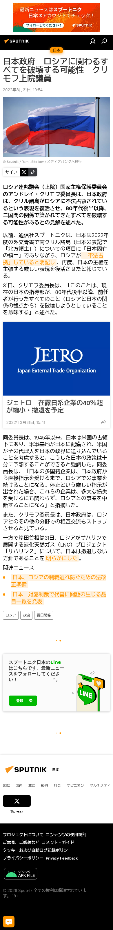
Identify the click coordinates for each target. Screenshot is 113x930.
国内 (19, 785)
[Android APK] (20, 874)
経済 (44, 785)
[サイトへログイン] (93, 41)
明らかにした (61, 558)
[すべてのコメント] (8, 921)
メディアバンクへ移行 (64, 161)
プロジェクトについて (23, 834)
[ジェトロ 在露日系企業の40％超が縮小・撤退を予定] (56, 359)
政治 (26, 615)
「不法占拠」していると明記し (53, 258)
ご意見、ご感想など (21, 842)
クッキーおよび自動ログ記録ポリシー (37, 850)
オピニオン (75, 785)
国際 (6, 785)
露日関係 (44, 615)
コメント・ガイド (58, 842)
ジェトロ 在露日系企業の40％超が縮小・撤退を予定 (54, 406)
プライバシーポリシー (23, 858)
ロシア (11, 615)
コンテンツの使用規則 (66, 834)
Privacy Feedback (62, 858)
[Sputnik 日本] (17, 43)
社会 (57, 785)
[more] (103, 422)
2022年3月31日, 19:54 (23, 89)
